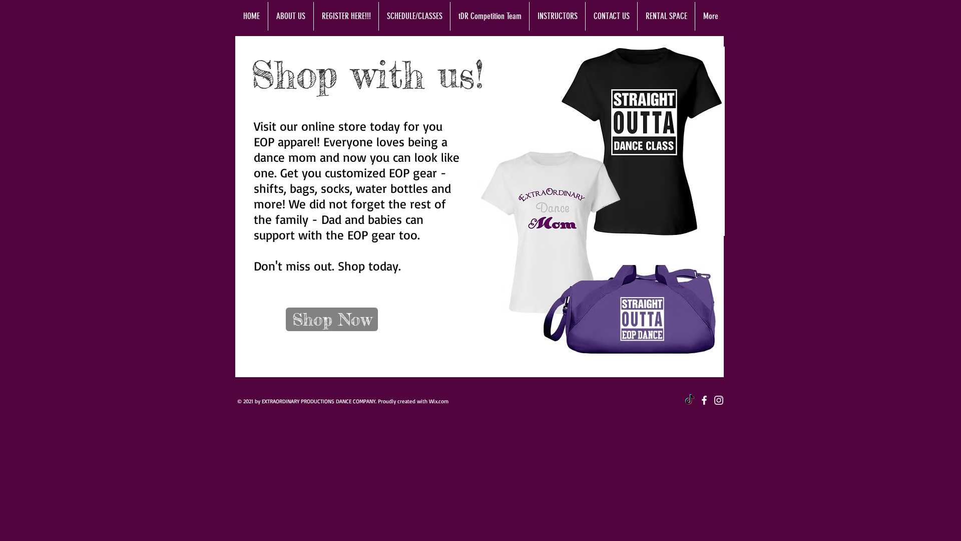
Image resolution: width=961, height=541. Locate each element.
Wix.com (438, 401)
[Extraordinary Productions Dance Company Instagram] (719, 400)
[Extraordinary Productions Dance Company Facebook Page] (704, 400)
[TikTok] (690, 400)
